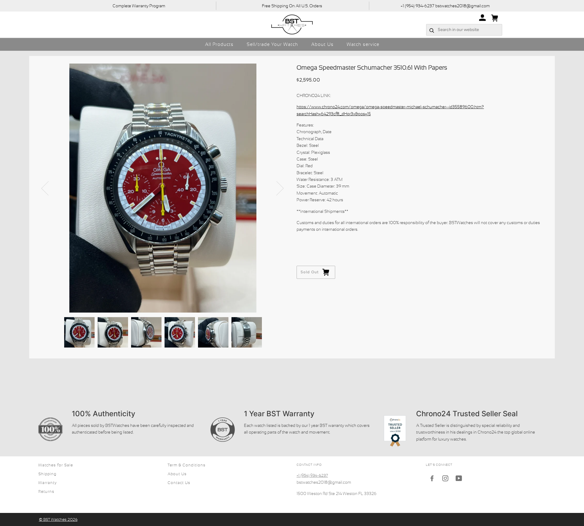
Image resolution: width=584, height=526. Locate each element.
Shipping (47, 474)
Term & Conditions (187, 465)
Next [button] (276, 188)
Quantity (306, 241)
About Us (322, 44)
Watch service (363, 44)
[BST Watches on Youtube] (459, 479)
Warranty (47, 482)
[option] (162, 188)
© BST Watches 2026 (58, 519)
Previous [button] (48, 188)
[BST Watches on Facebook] (432, 479)
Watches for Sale (55, 465)
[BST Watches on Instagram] (445, 479)
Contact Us (179, 482)
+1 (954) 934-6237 (312, 475)
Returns (46, 491)
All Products (219, 44)
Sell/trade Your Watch (272, 44)
